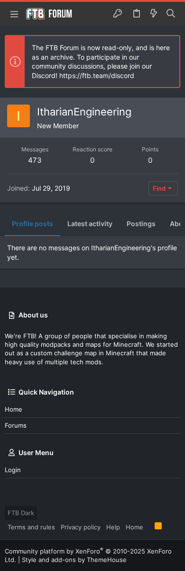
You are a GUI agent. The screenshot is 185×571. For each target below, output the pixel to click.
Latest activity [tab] (89, 224)
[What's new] (154, 13)
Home (13, 409)
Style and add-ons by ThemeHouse (74, 559)
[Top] (149, 526)
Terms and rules (31, 527)
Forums (16, 425)
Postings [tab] (141, 224)
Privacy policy (81, 527)
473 (35, 160)
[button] (14, 13)
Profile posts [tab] (32, 224)
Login (13, 470)
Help (113, 527)
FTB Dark (21, 513)
